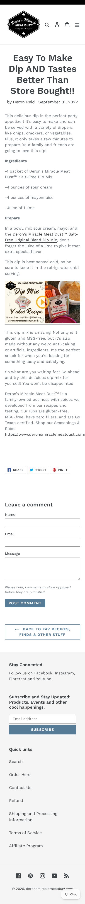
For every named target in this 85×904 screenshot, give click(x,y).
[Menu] (77, 24)
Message (12, 553)
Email (10, 534)
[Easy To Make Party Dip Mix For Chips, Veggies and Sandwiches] (42, 322)
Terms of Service (25, 832)
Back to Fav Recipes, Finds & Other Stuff (44, 632)
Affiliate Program (26, 845)
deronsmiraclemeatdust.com (49, 889)
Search (16, 761)
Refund (16, 800)
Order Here (19, 774)
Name (10, 514)
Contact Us (20, 787)
